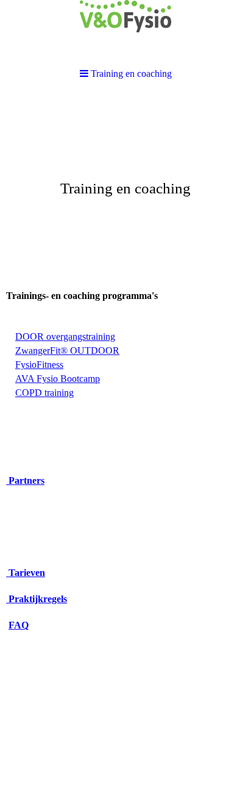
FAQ (19, 625)
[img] (125, 186)
